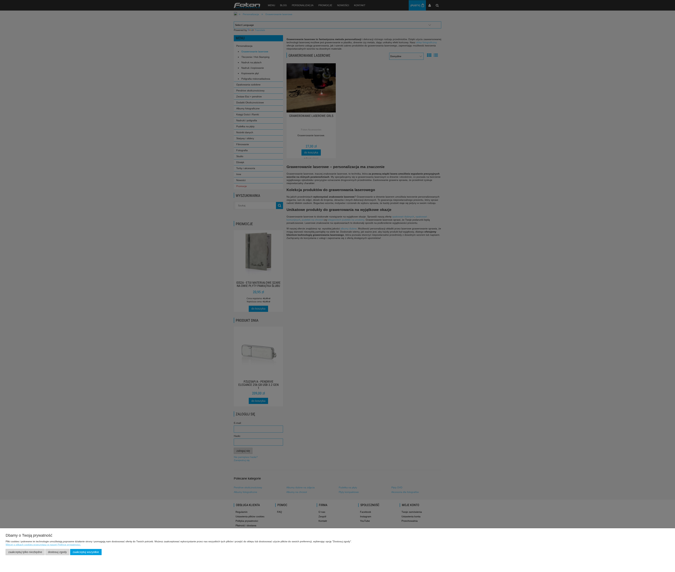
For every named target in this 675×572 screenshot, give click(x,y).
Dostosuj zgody (57, 552)
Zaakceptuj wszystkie (86, 552)
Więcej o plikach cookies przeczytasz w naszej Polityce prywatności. (43, 544)
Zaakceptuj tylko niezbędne (25, 552)
